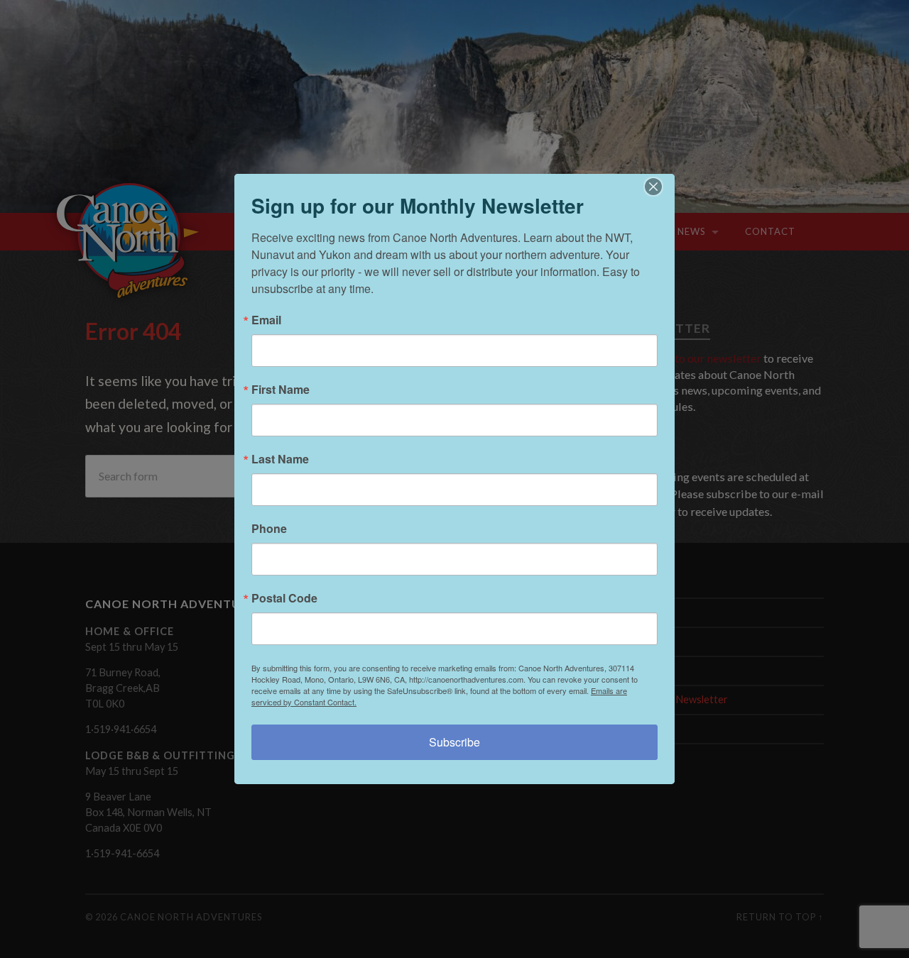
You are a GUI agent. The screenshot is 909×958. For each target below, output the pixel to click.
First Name (280, 389)
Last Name (280, 459)
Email (266, 320)
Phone (269, 528)
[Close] (661, 186)
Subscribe (454, 742)
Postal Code (284, 598)
